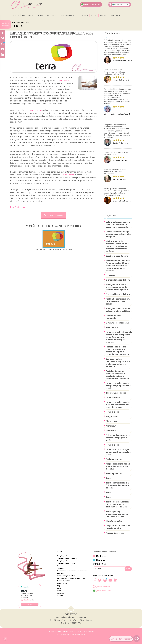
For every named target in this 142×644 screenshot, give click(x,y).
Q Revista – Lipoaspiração (117, 323)
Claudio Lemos (62, 80)
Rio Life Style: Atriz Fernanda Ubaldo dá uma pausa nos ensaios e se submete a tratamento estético (117, 246)
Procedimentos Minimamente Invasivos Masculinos (72, 572)
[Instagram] (104, 581)
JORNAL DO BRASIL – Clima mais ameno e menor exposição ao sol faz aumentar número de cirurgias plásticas (119, 337)
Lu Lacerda (110, 275)
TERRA (108, 478)
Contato (115, 15)
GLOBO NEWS (111, 421)
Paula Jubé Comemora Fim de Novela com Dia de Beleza (118, 301)
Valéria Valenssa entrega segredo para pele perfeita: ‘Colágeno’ (119, 234)
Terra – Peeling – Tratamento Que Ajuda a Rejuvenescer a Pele (117, 514)
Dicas (103, 15)
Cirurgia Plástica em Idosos (67, 558)
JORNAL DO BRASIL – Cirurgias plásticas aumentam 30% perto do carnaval (118, 404)
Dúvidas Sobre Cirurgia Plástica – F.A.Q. (71, 578)
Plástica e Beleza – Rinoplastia (114, 316)
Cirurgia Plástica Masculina (67, 561)
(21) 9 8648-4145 (92, 4)
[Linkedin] (115, 580)
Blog (94, 15)
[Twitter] (2, 38)
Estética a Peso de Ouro (117, 256)
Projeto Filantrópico (115, 533)
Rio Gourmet (112, 416)
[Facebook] (95, 581)
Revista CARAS (112, 327)
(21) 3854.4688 (103, 586)
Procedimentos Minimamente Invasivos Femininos (72, 567)
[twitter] (99, 581)
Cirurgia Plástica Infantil (66, 563)
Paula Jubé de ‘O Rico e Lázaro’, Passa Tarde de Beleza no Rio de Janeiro (117, 287)
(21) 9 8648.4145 (103, 590)
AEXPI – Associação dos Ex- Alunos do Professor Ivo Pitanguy (118, 466)
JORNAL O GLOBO (112, 412)
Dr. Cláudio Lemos (18, 207)
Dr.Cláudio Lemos (23, 15)
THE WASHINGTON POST (116, 393)
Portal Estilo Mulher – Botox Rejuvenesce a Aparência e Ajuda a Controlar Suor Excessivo (117, 375)
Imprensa (83, 15)
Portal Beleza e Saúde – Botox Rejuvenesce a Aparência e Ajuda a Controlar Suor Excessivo (117, 350)
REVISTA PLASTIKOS (114, 473)
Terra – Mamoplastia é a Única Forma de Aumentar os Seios (118, 485)
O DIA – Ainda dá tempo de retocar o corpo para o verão (118, 437)
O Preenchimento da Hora (118, 280)
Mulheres (101, 556)
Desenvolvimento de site (65, 634)
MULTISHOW (111, 426)
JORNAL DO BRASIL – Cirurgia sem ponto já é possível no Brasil (118, 385)
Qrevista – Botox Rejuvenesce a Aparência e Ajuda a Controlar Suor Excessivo (118, 363)
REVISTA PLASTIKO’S (114, 459)
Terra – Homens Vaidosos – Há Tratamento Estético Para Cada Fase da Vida (118, 504)
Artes (59, 591)
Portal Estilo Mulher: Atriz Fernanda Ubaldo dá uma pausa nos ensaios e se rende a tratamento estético (118, 265)
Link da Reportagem (55, 215)
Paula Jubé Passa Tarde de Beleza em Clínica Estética (118, 309)
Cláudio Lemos (67, 174)
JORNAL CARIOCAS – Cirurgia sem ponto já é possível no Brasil (118, 452)
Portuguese (118, 4)
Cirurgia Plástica (46, 15)
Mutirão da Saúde (114, 521)
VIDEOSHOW (111, 430)
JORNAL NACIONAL (113, 397)
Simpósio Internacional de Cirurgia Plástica (118, 526)
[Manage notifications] (5, 638)
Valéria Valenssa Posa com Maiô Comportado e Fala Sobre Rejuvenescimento (118, 224)
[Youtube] (110, 581)
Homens (100, 560)
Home (13, 22)
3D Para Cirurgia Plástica (66, 576)
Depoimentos (67, 15)
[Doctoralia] (29, 596)
